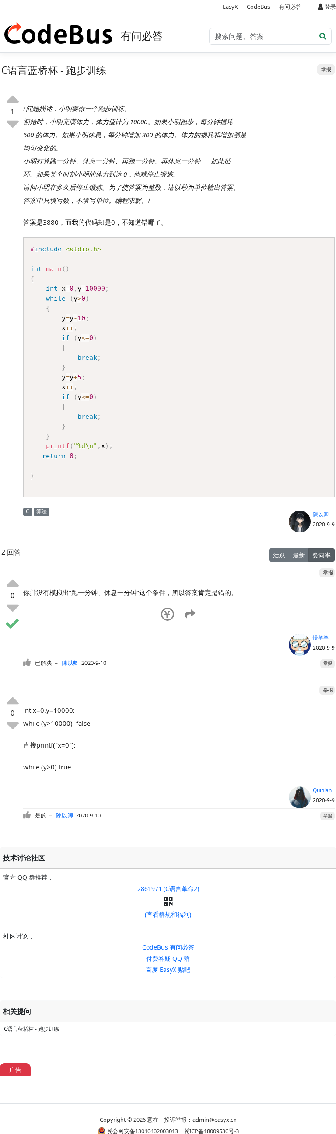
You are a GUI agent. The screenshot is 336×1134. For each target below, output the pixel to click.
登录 (329, 6)
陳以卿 (321, 514)
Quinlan (322, 790)
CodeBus (258, 6)
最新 (299, 555)
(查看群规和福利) (168, 914)
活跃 (279, 555)
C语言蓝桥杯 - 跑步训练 (31, 1029)
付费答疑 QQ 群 (168, 958)
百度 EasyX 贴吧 (168, 969)
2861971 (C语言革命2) (168, 888)
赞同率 (321, 555)
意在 (152, 1120)
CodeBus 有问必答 (168, 947)
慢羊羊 (321, 637)
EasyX (230, 6)
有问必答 (290, 6)
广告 (15, 1069)
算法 (41, 511)
